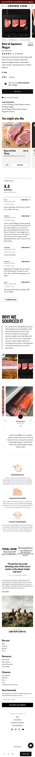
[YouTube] (23, 729)
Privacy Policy (17, 719)
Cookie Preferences (17, 725)
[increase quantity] (12, 754)
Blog (3, 644)
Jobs (3, 682)
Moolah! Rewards (7, 664)
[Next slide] (30, 420)
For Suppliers (6, 675)
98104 (15, 85)
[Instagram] (16, 729)
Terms (17, 717)
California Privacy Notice (17, 722)
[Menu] (3, 6)
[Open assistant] (30, 745)
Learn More (5, 591)
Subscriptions (6, 662)
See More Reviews (11, 300)
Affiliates (4, 678)
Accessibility (6, 666)
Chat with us (17, 746)
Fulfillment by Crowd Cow (10, 685)
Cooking (4, 646)
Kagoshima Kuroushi (25, 40)
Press (4, 680)
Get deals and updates (17, 705)
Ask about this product (11, 97)
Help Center (5, 659)
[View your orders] (32, 6)
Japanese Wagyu (13, 40)
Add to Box (17, 91)
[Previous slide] (4, 420)
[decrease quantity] (3, 754)
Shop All (4, 40)
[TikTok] (12, 729)
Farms (4, 651)
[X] (19, 729)
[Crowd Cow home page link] (17, 6)
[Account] (29, 6)
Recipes (4, 648)
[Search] (6, 6)
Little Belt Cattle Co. (17, 631)
